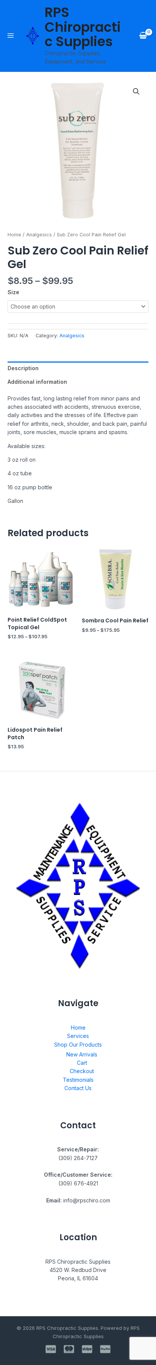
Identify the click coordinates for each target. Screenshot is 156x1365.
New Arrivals (81, 1054)
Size (13, 292)
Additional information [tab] (37, 381)
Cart (82, 1062)
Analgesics (39, 234)
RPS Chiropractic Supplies (83, 27)
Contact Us (78, 1088)
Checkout (82, 1071)
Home (14, 234)
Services (78, 1036)
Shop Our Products (78, 1044)
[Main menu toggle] (10, 35)
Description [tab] (23, 368)
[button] (136, 91)
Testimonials (78, 1079)
